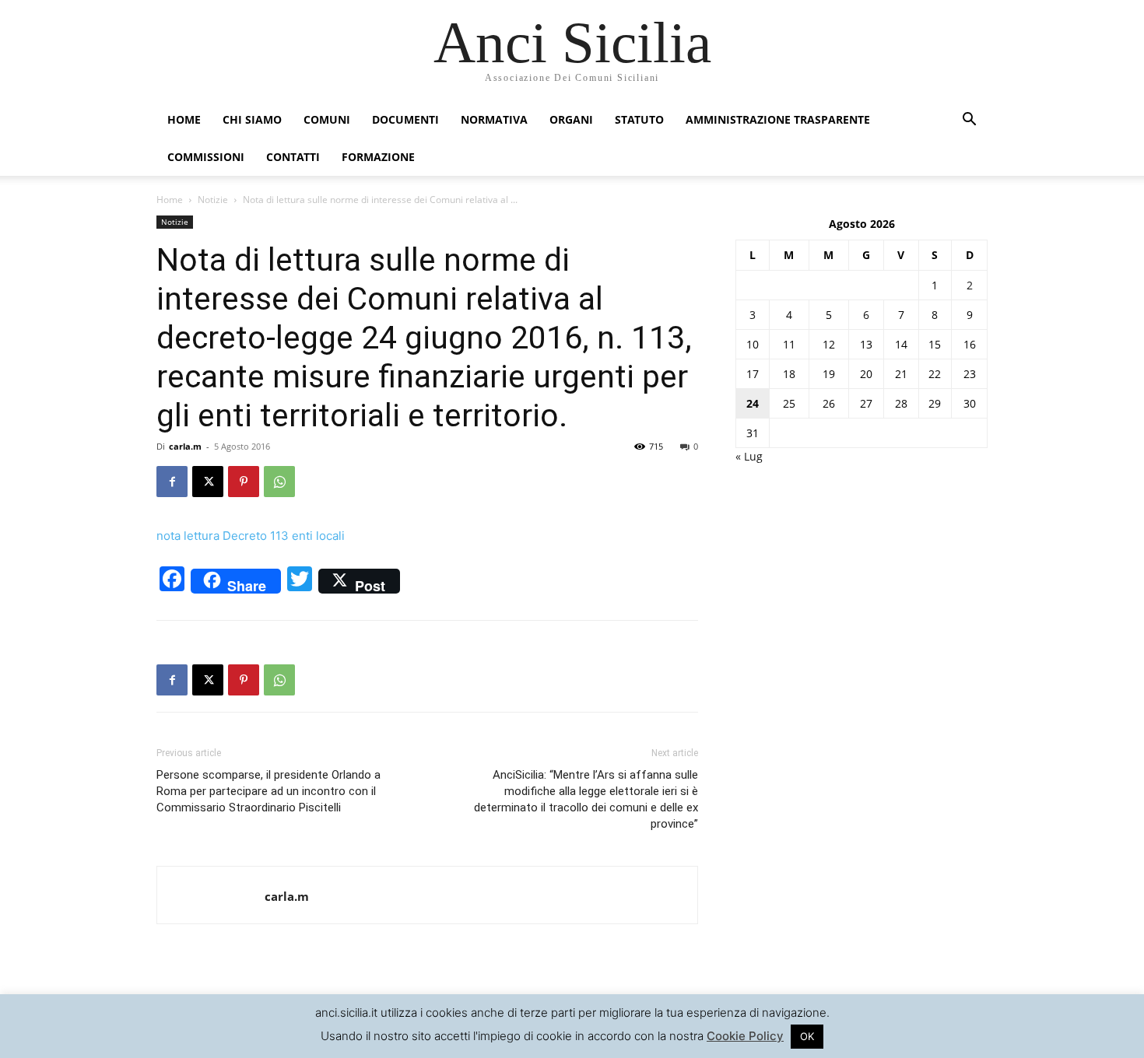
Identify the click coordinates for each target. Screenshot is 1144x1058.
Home (184, 119)
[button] (969, 121)
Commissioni (205, 156)
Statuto (639, 119)
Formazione (378, 156)
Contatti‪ (293, 156)
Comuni (327, 119)
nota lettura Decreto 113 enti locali (250, 535)
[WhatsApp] (279, 481)
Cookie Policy (745, 1035)
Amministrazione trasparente (778, 119)
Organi (571, 119)
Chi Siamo (252, 119)
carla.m (185, 446)
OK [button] (807, 1036)
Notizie (213, 199)
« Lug (749, 456)
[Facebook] (172, 481)
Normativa (494, 119)
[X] (207, 481)
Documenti (405, 119)
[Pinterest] (243, 481)
